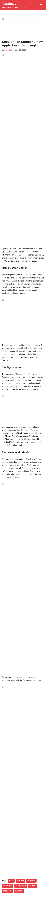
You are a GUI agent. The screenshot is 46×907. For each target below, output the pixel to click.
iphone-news (21, 886)
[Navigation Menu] (41, 5)
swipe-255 (18, 891)
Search (32, 886)
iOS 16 (11, 880)
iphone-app (7, 886)
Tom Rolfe (8, 50)
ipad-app (20, 880)
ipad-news (31, 880)
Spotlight (7, 891)
